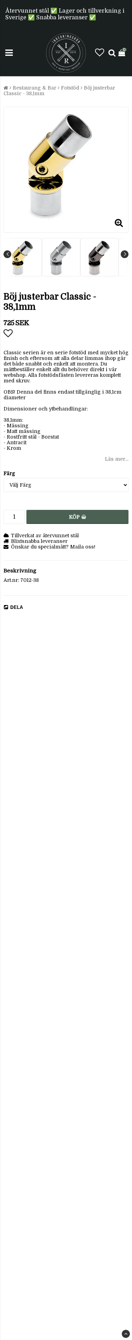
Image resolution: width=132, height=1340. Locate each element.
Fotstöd (70, 88)
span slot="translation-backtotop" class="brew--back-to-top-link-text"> (125, 1333)
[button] (99, 52)
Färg (9, 473)
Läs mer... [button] (116, 459)
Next (124, 254)
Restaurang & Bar (34, 88)
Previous (7, 254)
